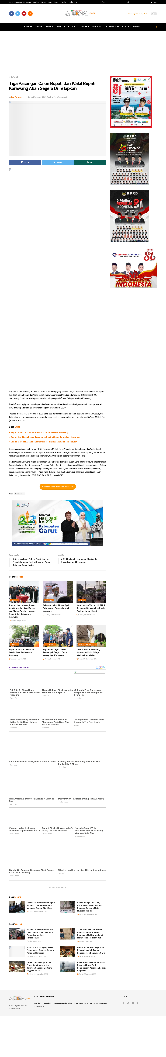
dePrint (37, 1003)
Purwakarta (27, 2)
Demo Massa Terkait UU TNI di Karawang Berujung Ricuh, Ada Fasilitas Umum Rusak (91, 608)
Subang (56, 2)
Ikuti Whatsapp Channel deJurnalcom (57, 487)
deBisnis (85, 27)
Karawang (18, 2)
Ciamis (43, 2)
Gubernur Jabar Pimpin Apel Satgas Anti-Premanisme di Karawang (56, 608)
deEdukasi (73, 27)
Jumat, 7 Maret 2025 (18, 659)
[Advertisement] (83, 54)
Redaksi (47, 1003)
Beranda (28, 27)
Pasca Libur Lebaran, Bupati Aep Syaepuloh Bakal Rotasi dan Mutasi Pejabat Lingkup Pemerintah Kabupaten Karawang (22, 611)
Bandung (36, 2)
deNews (38, 27)
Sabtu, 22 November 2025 (38, 974)
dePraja (49, 27)
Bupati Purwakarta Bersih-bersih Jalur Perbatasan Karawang (39, 432)
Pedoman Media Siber (63, 1003)
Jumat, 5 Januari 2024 (52, 659)
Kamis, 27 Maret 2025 (52, 615)
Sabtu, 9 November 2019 (37, 912)
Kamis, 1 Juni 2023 (86, 941)
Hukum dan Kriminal (88, 644)
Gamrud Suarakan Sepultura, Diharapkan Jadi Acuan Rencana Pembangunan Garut (91, 950)
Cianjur (50, 2)
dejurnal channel (131, 27)
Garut (11, 2)
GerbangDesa (112, 27)
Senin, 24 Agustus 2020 (37, 97)
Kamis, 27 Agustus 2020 (37, 956)
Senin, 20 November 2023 (87, 659)
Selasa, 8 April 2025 (18, 621)
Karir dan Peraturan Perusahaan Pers (91, 1003)
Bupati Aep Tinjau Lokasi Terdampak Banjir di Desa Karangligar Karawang (45, 437)
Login (155, 2)
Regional (49, 600)
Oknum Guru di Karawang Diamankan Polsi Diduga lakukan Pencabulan (44, 442)
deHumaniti (97, 27)
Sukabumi (64, 2)
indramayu (73, 2)
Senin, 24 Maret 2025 (87, 956)
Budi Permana (16, 97)
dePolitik (60, 27)
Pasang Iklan (41, 1006)
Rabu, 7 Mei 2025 (34, 941)
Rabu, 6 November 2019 (88, 914)
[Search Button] (128, 2)
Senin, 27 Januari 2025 (87, 974)
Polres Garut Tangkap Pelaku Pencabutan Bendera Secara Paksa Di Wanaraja (40, 950)
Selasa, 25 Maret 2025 (86, 615)
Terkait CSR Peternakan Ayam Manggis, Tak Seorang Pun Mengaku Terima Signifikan (41, 905)
